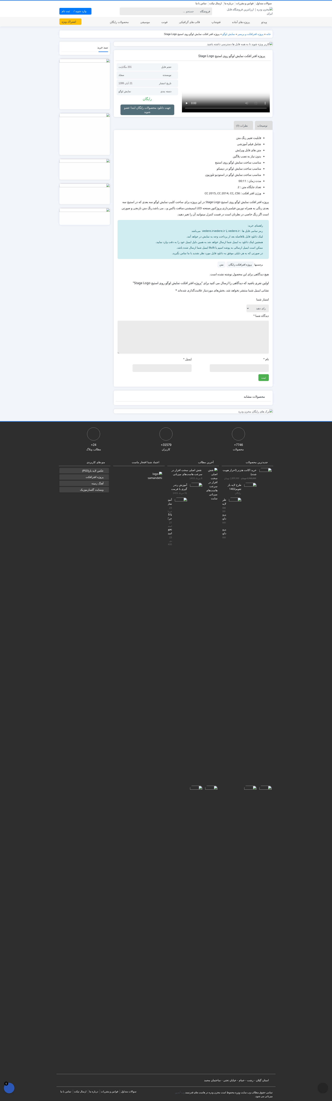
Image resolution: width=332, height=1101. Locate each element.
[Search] (123, 11)
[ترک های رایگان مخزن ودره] (193, 411)
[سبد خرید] (9, 1088)
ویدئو (264, 22)
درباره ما (228, 3)
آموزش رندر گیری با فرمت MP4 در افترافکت (179, 486)
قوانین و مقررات (244, 3)
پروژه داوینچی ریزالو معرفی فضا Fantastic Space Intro (224, 516)
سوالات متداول (264, 3)
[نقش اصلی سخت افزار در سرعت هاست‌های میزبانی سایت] (209, 484)
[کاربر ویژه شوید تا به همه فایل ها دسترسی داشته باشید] (193, 44)
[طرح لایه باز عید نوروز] (233, 641)
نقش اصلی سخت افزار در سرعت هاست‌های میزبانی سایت (187, 472)
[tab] (263, 125)
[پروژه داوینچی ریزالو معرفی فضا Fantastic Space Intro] (264, 929)
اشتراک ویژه (69, 21)
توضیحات (262, 125)
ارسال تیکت (215, 3)
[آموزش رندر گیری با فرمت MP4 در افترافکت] (194, 626)
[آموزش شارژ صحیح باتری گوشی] (179, 641)
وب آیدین (180, 1092)
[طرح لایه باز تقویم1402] (248, 626)
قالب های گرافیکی (189, 22)
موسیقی (145, 22)
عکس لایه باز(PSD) (93, 470)
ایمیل (187, 359)
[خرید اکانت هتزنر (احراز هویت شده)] (264, 612)
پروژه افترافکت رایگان (240, 264)
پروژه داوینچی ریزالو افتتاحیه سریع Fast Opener (224, 531)
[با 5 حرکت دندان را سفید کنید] (209, 929)
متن (221, 264)
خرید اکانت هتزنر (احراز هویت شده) (239, 472)
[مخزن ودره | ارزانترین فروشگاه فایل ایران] (247, 11)
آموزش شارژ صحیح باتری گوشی (170, 501)
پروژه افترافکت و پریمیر (250, 34)
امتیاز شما (262, 299)
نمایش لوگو (228, 34)
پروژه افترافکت (95, 477)
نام (266, 359)
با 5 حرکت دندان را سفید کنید (170, 516)
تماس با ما (201, 3)
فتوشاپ (216, 22)
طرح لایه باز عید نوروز (224, 501)
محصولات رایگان (119, 22)
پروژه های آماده (241, 22)
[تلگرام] (61, 3)
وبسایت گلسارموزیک (92, 489)
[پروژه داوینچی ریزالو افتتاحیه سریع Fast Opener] (248, 929)
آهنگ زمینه (97, 483)
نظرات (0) (242, 125)
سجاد (121, 75)
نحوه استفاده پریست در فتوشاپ (170, 531)
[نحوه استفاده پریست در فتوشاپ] (194, 929)
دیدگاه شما (261, 315)
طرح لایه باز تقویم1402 (234, 486)
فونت (164, 22)
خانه (268, 34)
